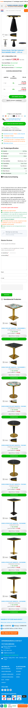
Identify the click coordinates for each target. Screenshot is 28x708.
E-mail (2, 278)
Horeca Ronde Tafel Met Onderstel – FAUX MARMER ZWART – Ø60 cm (14, 445)
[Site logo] (14, 6)
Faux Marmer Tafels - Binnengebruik (10, 128)
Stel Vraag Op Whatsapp (9, 633)
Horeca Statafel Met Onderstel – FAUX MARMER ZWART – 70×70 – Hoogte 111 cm (14, 523)
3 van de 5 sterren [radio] (12, 252)
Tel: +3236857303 (7, 625)
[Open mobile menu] (1, 6)
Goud (25, 163)
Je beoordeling (5, 255)
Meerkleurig (20, 161)
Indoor (25, 156)
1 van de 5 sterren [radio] (10, 252)
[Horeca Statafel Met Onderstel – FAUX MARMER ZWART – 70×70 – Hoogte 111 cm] (14, 509)
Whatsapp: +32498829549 (20, 625)
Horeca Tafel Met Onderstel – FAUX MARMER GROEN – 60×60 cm (14, 328)
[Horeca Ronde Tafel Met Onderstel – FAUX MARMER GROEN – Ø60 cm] (14, 392)
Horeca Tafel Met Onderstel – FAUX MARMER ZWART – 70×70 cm (14, 367)
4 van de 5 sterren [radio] (14, 252)
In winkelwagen (18, 96)
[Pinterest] (11, 690)
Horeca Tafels (14, 127)
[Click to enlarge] (3, 36)
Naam (2, 272)
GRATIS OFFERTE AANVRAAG (14, 100)
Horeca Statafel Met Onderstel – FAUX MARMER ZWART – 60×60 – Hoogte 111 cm (14, 562)
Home (3, 127)
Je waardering (4, 252)
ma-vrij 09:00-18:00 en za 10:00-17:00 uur (12, 628)
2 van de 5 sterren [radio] (11, 252)
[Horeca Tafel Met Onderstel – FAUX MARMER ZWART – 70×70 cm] (14, 353)
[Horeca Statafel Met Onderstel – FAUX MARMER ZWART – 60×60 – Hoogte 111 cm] (14, 548)
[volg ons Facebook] (5, 690)
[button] (2, 10)
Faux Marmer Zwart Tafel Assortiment (11, 130)
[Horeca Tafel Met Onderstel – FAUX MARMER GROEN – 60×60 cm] (14, 314)
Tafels (7, 127)
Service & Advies (9, 219)
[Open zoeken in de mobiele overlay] (16, 10)
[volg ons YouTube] (8, 690)
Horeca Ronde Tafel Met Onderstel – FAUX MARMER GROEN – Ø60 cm (14, 406)
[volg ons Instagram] (2, 690)
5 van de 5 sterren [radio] (15, 252)
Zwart (25, 161)
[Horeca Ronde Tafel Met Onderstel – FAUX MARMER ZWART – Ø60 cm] (14, 431)
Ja (26, 170)
